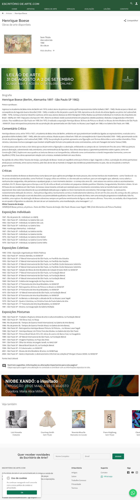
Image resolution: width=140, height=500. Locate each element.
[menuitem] (14, 9)
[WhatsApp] (133, 493)
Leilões (107, 9)
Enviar (118, 456)
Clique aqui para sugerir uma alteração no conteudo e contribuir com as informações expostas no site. (49, 366)
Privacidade (76, 484)
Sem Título (45, 37)
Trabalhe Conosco (79, 480)
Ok (22, 492)
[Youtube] (132, 472)
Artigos (74, 472)
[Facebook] (128, 472)
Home (14, 9)
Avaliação (89, 9)
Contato (124, 9)
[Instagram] (137, 472)
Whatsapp (108, 476)
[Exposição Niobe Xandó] (70, 395)
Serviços (71, 9)
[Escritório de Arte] (20, 3)
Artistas (30, 9)
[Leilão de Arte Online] (70, 89)
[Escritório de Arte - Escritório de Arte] (13, 468)
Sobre (74, 476)
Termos (75, 488)
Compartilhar (132, 20)
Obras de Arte (50, 9)
